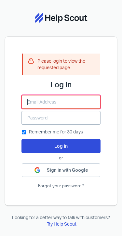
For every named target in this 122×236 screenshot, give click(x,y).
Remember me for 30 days (56, 131)
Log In (61, 146)
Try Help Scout (61, 224)
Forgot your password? (61, 185)
